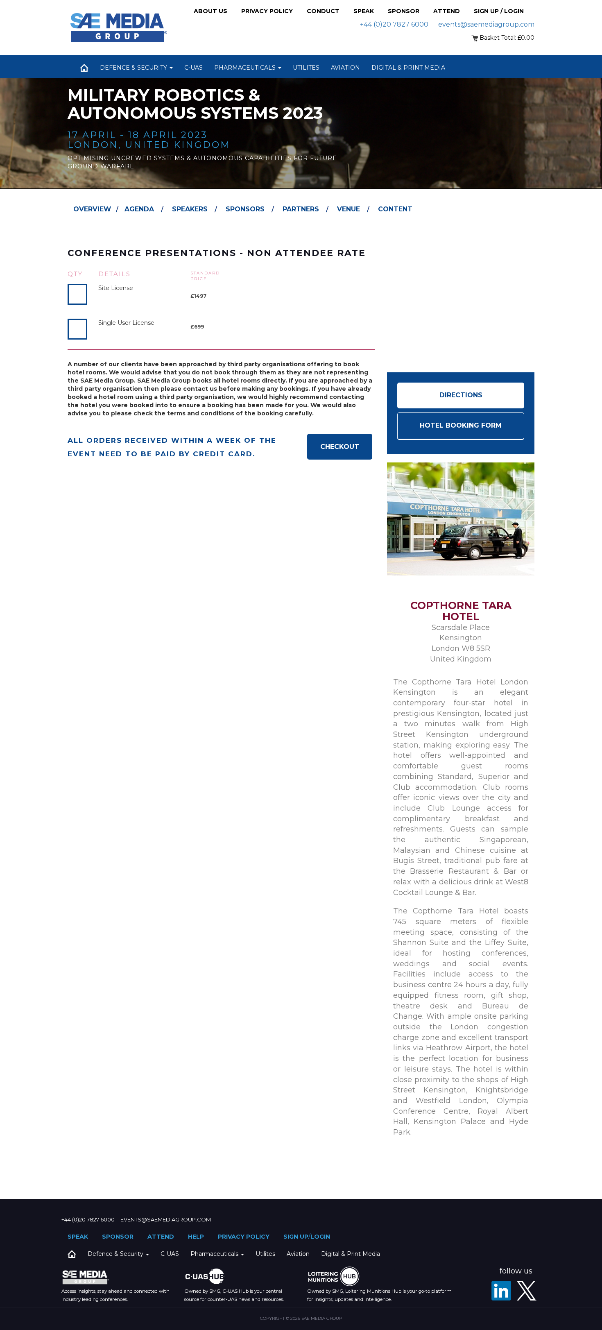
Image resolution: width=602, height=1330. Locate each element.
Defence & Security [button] (134, 67)
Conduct (323, 11)
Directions (460, 395)
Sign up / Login (499, 11)
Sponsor (403, 11)
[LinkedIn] (501, 1291)
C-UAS (193, 67)
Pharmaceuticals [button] (245, 67)
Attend (446, 11)
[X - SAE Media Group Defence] (526, 1291)
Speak (363, 11)
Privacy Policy (267, 11)
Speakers (190, 209)
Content (395, 209)
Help (196, 1236)
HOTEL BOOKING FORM (461, 425)
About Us (210, 11)
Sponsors (245, 209)
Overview (92, 209)
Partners (301, 209)
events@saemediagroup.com (486, 24)
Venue (348, 209)
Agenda (139, 209)
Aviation (345, 67)
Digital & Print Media (408, 67)
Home (84, 67)
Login (320, 1236)
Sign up (295, 1236)
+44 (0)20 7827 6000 (394, 24)
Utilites (306, 67)
